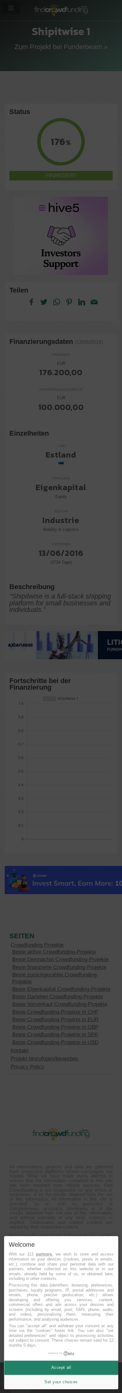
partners (44, 1254)
